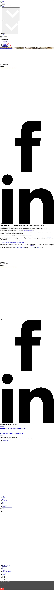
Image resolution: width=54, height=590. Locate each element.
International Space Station (6, 48)
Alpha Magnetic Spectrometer (28, 230)
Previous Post (2, 426)
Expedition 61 (2, 229)
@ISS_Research (22, 247)
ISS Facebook (33, 247)
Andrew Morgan (31, 229)
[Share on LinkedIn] (28, 223)
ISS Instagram (38, 247)
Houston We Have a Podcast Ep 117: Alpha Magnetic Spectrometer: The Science (13, 242)
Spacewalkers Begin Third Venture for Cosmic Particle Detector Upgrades (13, 428)
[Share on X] (27, 120)
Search (1, 5)
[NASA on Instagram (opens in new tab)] (2, 511)
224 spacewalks (32, 245)
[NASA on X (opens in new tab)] (27, 563)
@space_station (17, 247)
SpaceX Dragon (49, 237)
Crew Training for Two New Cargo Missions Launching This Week (12, 433)
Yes (1, 584)
